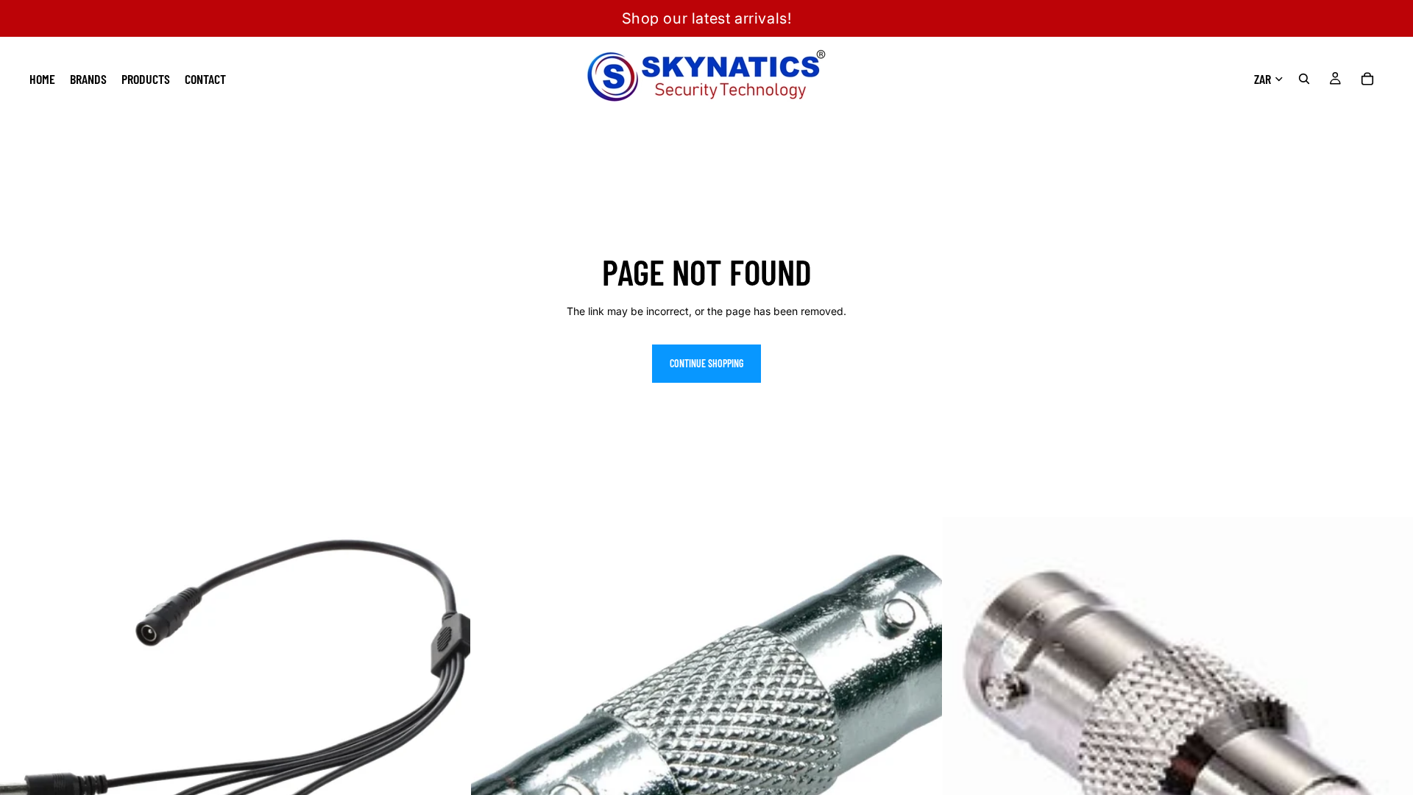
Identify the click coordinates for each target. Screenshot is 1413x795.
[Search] (1304, 79)
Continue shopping (706, 363)
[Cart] (1367, 79)
